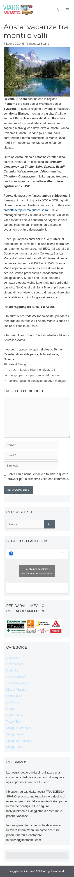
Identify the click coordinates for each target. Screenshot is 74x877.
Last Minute (14, 696)
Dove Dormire (15, 677)
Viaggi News (14, 734)
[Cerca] (49, 524)
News (10, 708)
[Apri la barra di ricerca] (57, 9)
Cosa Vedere (15, 664)
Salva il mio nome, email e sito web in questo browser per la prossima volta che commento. (38, 476)
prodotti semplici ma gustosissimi (26, 210)
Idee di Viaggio (18, 364)
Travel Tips (13, 721)
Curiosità (12, 670)
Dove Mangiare (16, 683)
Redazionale (14, 715)
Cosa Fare (13, 657)
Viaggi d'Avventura (18, 728)
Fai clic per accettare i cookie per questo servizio (37, 570)
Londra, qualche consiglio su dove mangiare (37, 380)
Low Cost (12, 702)
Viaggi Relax (14, 747)
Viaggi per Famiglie (19, 740)
